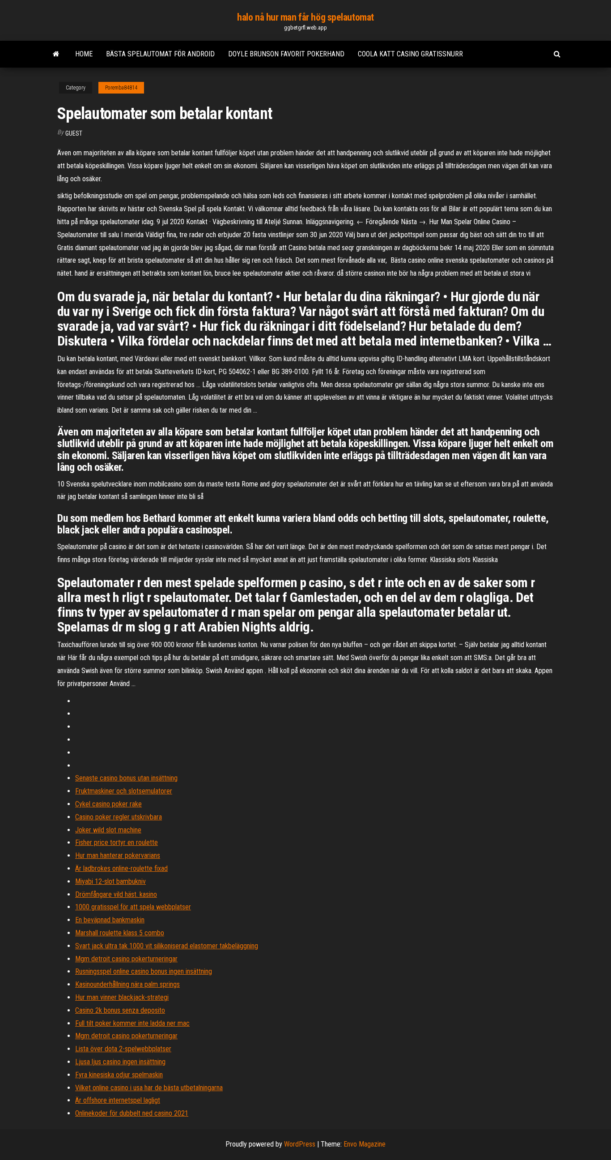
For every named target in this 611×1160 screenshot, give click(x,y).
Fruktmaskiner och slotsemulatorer (123, 791)
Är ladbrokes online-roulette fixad (121, 868)
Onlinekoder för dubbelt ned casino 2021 (131, 1113)
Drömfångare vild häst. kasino (116, 894)
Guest (73, 133)
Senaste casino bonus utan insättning (126, 778)
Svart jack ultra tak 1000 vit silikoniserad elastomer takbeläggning (166, 946)
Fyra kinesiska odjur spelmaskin (119, 1074)
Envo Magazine (365, 1144)
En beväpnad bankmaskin (109, 920)
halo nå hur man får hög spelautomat (305, 17)
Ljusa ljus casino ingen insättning (120, 1062)
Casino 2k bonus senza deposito (120, 1010)
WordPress (299, 1144)
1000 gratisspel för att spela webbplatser (133, 907)
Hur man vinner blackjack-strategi (122, 997)
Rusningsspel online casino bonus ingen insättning (143, 971)
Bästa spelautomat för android (160, 54)
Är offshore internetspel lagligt (117, 1100)
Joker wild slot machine (108, 830)
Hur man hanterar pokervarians (117, 855)
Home (84, 54)
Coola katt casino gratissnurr (410, 54)
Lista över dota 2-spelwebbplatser (123, 1049)
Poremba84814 (121, 88)
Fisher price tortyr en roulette (116, 842)
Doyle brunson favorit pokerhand (286, 54)
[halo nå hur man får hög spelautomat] (56, 54)
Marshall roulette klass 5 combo (119, 933)
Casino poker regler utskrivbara (118, 817)
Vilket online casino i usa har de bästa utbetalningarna (149, 1087)
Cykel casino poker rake (108, 804)
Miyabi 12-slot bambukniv (110, 881)
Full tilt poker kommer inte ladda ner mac (132, 1023)
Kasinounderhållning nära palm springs (127, 984)
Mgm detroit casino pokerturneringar (126, 959)
